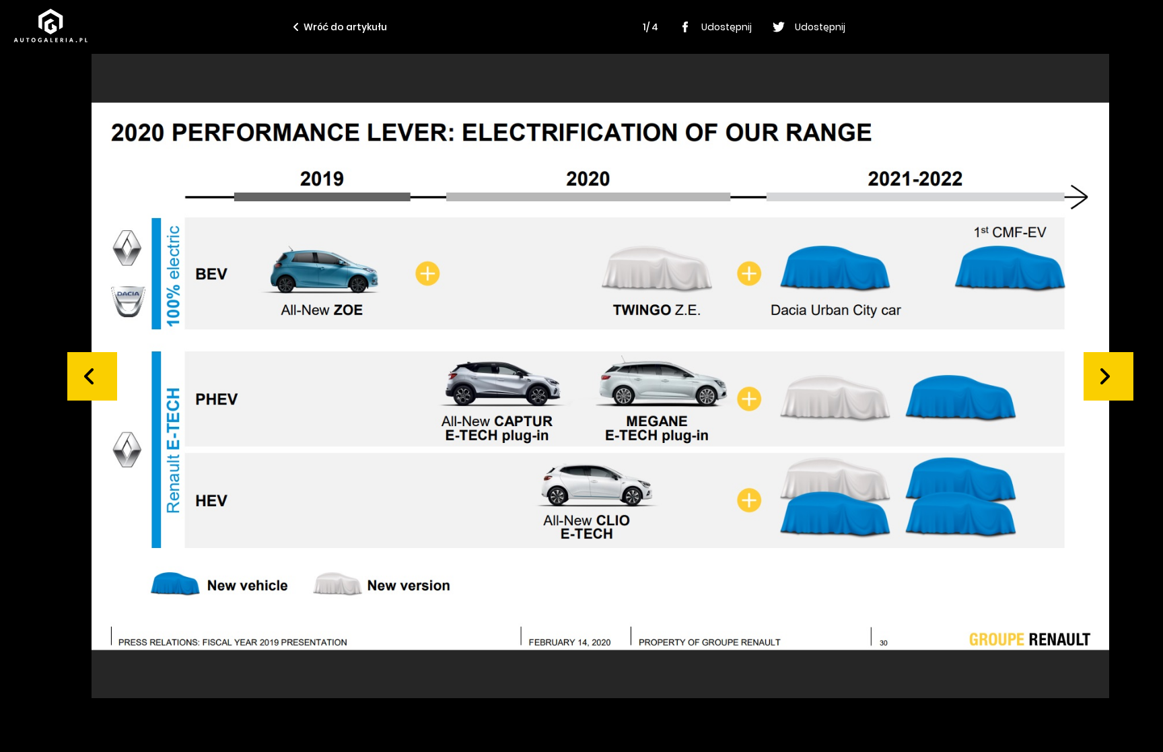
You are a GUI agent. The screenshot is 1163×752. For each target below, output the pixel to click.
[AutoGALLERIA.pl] (50, 25)
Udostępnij (726, 27)
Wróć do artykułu (345, 27)
